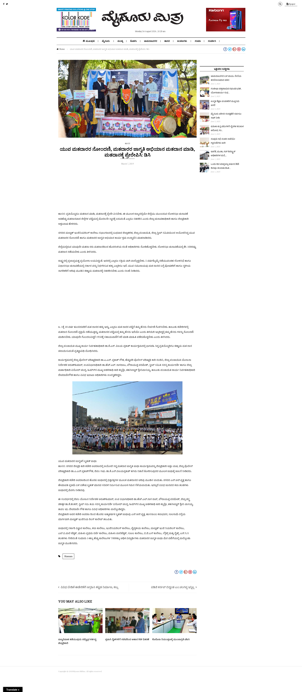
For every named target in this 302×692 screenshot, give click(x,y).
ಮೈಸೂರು (106, 41)
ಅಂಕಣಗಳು (182, 41)
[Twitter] (7, 4)
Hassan (68, 556)
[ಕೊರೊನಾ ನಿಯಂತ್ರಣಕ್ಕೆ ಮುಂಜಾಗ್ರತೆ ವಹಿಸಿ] (174, 632)
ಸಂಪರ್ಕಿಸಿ (212, 41)
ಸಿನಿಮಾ (198, 41)
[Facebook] (3, 4)
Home (62, 49)
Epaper (291, 4)
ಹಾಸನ (167, 41)
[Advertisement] (127, 189)
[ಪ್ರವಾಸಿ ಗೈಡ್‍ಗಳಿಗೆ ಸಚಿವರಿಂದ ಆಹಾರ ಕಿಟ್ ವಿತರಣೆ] (127, 632)
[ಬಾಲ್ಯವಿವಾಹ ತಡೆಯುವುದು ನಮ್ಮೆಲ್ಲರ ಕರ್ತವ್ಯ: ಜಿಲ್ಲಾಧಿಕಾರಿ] (80, 632)
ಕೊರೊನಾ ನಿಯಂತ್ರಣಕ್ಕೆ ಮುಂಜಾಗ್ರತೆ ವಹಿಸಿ (171, 639)
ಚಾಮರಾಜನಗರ (150, 41)
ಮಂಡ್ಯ (120, 41)
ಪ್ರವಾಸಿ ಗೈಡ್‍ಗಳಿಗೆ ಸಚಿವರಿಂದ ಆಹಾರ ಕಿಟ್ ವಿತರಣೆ (127, 639)
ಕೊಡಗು (133, 41)
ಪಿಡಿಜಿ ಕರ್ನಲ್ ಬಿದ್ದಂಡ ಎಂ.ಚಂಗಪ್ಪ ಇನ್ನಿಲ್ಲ (172, 587)
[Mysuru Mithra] (143, 23)
